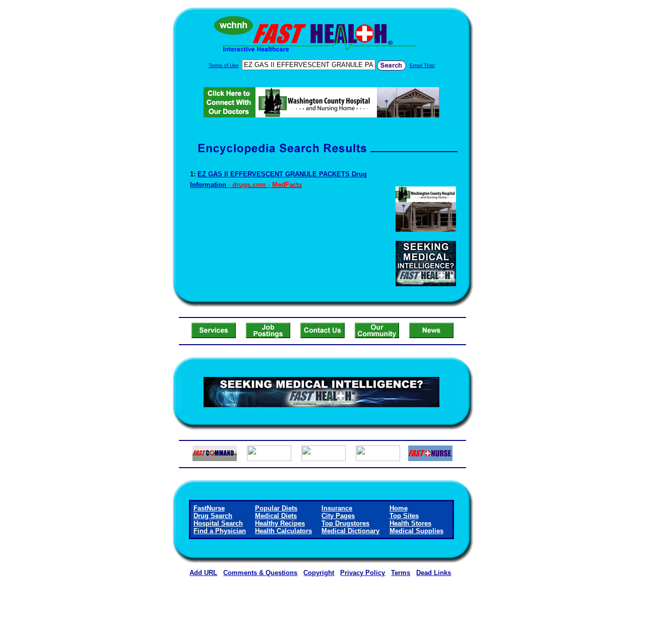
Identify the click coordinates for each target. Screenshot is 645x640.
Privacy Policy (362, 573)
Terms (400, 573)
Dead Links (433, 573)
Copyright (318, 573)
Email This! (422, 65)
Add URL (203, 573)
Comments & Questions (260, 573)
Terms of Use (224, 65)
